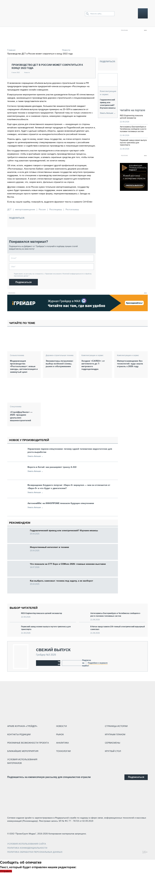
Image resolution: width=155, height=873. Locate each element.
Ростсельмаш (72, 209)
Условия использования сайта (26, 844)
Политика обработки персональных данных (34, 852)
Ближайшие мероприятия (22, 751)
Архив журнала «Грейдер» (22, 726)
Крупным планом (115, 734)
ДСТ (9, 209)
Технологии (63, 751)
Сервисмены (112, 743)
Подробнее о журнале (98, 663)
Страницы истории (116, 726)
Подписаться (23, 282)
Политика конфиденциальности (27, 848)
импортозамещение (25, 209)
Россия (42, 209)
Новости (66, 50)
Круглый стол (113, 751)
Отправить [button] (6, 871)
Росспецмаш (55, 209)
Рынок (60, 734)
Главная (11, 50)
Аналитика (62, 743)
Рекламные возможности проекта (28, 743)
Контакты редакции (19, 734)
